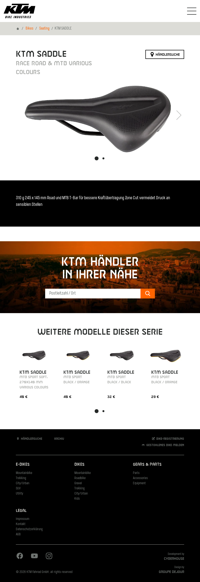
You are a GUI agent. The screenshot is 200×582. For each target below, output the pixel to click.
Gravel (78, 483)
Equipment (139, 483)
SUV (18, 488)
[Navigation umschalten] (191, 11)
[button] (97, 158)
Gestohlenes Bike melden (164, 445)
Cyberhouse (174, 558)
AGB (18, 534)
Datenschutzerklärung (29, 529)
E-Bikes (23, 464)
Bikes (29, 29)
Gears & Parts (147, 464)
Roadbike (80, 478)
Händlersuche (167, 54)
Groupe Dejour (171, 572)
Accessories (140, 478)
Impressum (22, 519)
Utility (19, 493)
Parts (136, 473)
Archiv (58, 439)
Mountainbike (24, 473)
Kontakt (20, 524)
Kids (77, 499)
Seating (44, 29)
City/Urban (22, 483)
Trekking (21, 478)
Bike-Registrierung (169, 439)
